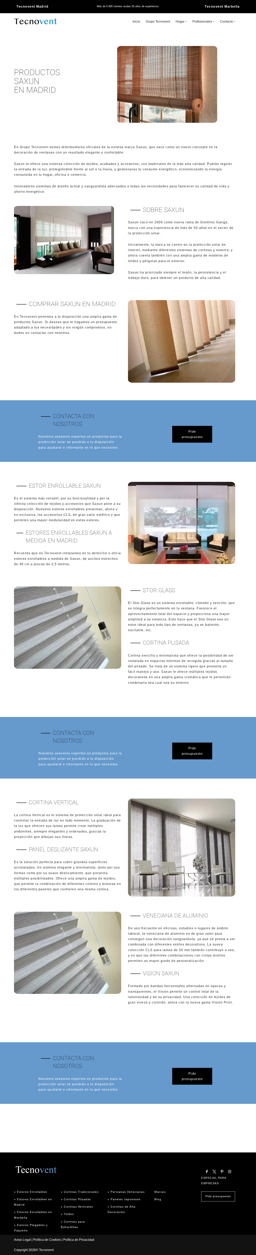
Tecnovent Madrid (32, 6)
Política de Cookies (47, 1239)
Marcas (160, 1191)
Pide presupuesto (192, 434)
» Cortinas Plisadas (76, 1199)
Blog (157, 1199)
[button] (186, 21)
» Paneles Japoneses (124, 1199)
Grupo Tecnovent (158, 21)
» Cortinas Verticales (77, 1206)
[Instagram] (229, 1171)
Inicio (136, 21)
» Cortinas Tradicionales (80, 1191)
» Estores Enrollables (30, 1191)
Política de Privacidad (78, 1239)
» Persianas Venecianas (126, 1191)
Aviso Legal (22, 1239)
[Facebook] (207, 1171)
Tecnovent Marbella (222, 6)
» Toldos (67, 1214)
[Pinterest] (222, 1171)
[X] (214, 1171)
